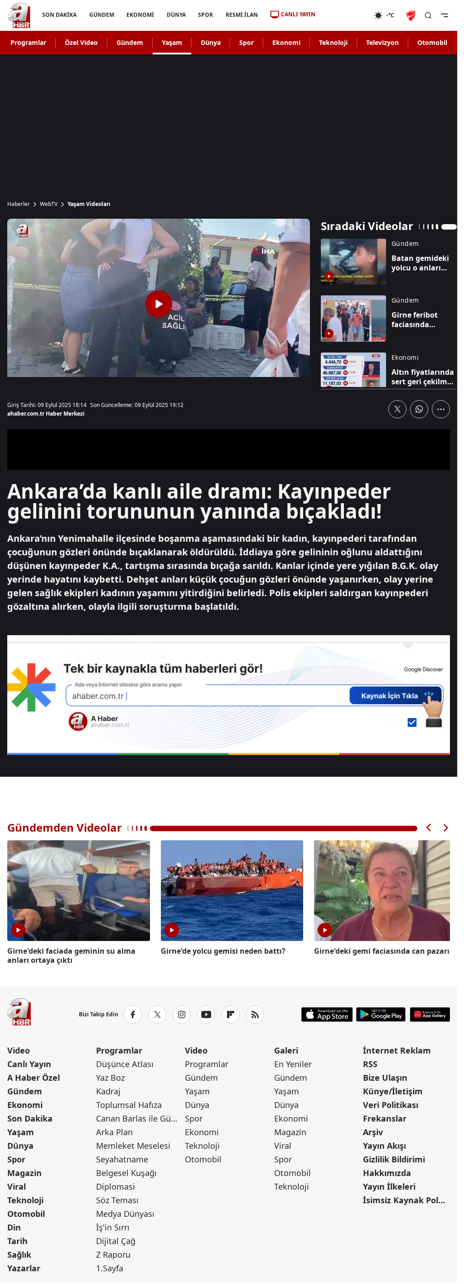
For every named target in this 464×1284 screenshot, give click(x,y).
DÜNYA (176, 15)
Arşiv (373, 1130)
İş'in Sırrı (113, 1225)
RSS (370, 1062)
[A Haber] (19, 15)
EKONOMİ (140, 15)
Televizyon (382, 42)
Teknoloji (333, 42)
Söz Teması (117, 1198)
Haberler (18, 204)
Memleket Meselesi (133, 1144)
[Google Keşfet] (228, 695)
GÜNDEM (101, 15)
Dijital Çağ (115, 1239)
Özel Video (81, 42)
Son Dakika (30, 1117)
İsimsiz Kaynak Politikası (406, 1198)
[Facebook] (133, 1013)
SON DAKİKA (59, 15)
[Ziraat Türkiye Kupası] (411, 15)
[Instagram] (182, 1013)
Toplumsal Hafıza (129, 1103)
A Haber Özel (33, 1076)
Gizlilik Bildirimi (394, 1157)
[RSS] (255, 1013)
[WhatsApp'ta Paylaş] (419, 409)
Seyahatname (122, 1157)
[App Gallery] (430, 1013)
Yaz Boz (110, 1076)
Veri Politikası (390, 1103)
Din (14, 1225)
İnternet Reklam (397, 1049)
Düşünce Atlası (125, 1062)
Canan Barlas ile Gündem (139, 1117)
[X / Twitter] (157, 1013)
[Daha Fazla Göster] (441, 409)
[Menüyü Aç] (444, 15)
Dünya (211, 42)
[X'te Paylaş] (397, 409)
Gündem (129, 42)
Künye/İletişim (393, 1089)
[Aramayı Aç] (428, 15)
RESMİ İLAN (242, 15)
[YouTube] (206, 1013)
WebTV (49, 204)
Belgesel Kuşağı (126, 1171)
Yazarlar (23, 1266)
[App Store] (327, 1013)
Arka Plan (114, 1130)
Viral (16, 1185)
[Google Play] (381, 1013)
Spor (246, 42)
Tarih (17, 1239)
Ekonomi (286, 42)
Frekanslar (384, 1117)
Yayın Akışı (384, 1144)
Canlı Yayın (29, 1062)
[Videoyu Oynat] (158, 304)
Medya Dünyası (125, 1212)
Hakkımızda (387, 1171)
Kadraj (108, 1089)
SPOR (205, 15)
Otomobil (432, 42)
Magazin (24, 1171)
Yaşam (172, 42)
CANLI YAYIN (298, 14)
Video (18, 1049)
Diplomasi (115, 1185)
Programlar (28, 42)
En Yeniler (293, 1062)
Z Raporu (113, 1253)
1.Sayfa (109, 1266)
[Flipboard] (231, 1013)
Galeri (286, 1049)
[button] (429, 828)
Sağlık (19, 1253)
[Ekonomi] (344, 15)
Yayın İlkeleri (389, 1185)
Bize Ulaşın (385, 1076)
